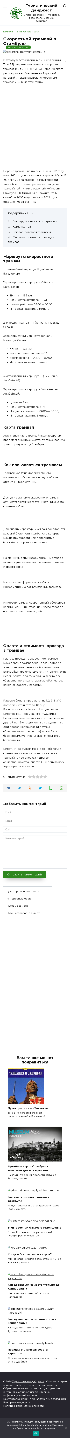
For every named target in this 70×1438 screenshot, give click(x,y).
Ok (35, 1433)
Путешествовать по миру (23, 913)
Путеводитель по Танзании (28, 1108)
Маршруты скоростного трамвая (35, 221)
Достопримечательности (23, 891)
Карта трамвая (22, 226)
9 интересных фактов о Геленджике (34, 1227)
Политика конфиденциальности (23, 1405)
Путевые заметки (18, 905)
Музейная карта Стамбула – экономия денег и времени (28, 1168)
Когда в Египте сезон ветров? (30, 1254)
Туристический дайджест (41, 7)
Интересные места (18, 47)
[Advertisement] (35, 123)
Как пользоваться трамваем (32, 232)
